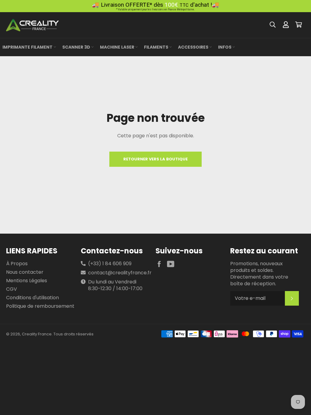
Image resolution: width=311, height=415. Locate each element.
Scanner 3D (76, 47)
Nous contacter (24, 272)
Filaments (156, 47)
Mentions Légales (26, 280)
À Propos (17, 263)
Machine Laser (117, 47)
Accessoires (193, 47)
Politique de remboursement (40, 306)
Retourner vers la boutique (155, 159)
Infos (225, 47)
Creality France (37, 334)
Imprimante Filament (27, 47)
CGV (11, 289)
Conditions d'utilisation (32, 297)
